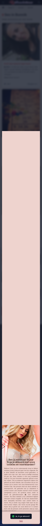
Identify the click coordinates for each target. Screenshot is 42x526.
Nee (21, 521)
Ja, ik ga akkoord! (22, 516)
